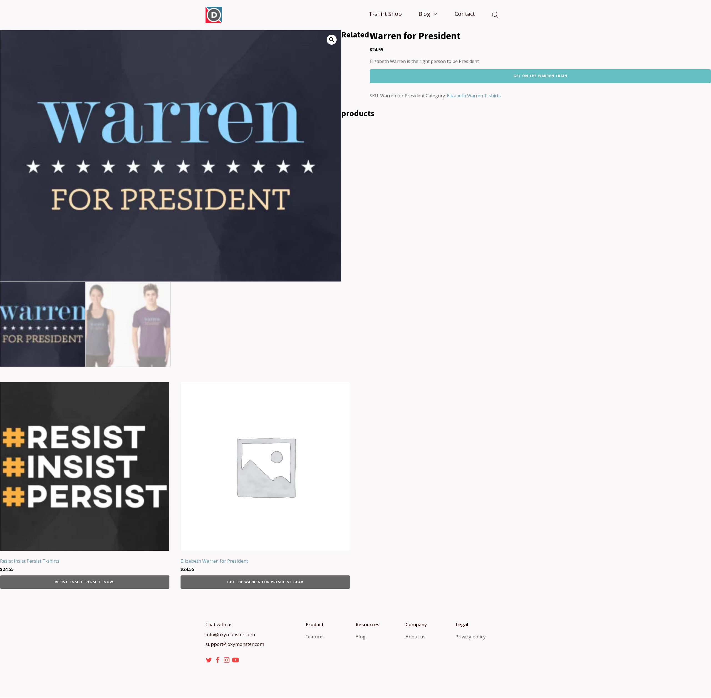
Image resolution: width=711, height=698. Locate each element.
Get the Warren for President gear (265, 582)
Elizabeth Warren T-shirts (474, 96)
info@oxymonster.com (230, 634)
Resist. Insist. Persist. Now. (85, 582)
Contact (465, 13)
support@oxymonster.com (235, 644)
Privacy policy (470, 636)
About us (415, 636)
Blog (424, 13)
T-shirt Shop (385, 13)
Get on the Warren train (540, 75)
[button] (332, 40)
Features (315, 636)
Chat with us (219, 624)
